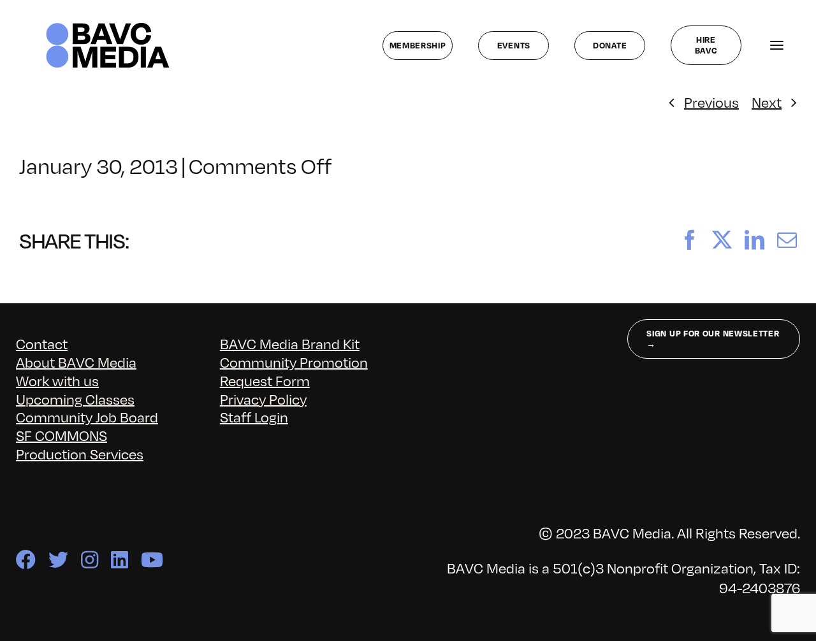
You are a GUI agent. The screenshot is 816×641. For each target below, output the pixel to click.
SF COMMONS (61, 435)
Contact (42, 343)
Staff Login (254, 416)
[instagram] (89, 560)
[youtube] (152, 560)
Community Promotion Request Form (294, 371)
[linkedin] (119, 560)
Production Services (79, 453)
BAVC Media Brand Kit (290, 343)
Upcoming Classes (75, 398)
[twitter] (58, 560)
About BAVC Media (76, 361)
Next (767, 102)
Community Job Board (87, 416)
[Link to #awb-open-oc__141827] (777, 46)
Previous (711, 102)
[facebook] (26, 560)
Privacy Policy (263, 398)
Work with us (57, 380)
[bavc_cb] (108, 26)
